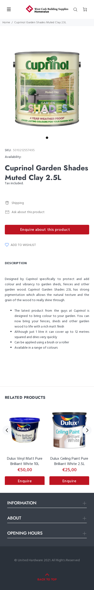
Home (6, 22)
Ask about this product (28, 212)
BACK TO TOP (47, 579)
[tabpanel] (47, 87)
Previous (7, 430)
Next (87, 430)
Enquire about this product (45, 230)
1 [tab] (47, 138)
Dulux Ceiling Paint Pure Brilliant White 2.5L (69, 461)
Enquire (25, 481)
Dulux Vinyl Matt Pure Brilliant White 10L (24, 461)
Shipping (18, 203)
